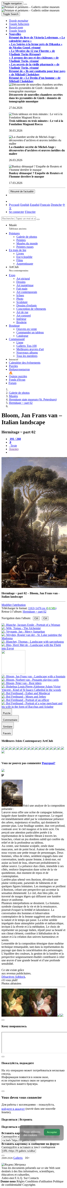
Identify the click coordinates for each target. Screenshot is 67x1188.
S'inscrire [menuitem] (30, 211)
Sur (26, 1178)
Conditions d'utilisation (39, 1181)
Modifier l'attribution (13, 604)
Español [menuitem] (34, 204)
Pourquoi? (48, 763)
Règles (21, 1181)
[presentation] (37, 452)
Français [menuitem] (45, 204)
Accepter (52, 1132)
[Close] (38, 219)
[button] (18, 20)
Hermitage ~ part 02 (34, 611)
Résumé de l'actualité (22, 191)
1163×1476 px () (42, 608)
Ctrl (36, 618)
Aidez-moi (8, 1178)
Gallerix (18, 1157)
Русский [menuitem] (14, 204)
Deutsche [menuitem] (56, 204)
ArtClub (18, 268)
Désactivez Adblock (13, 976)
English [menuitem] (24, 204)
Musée (17, 227)
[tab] (15, 438)
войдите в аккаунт (13, 1108)
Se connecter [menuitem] (16, 211)
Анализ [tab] (13, 449)
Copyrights (28, 1184)
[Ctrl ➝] (33, 676)
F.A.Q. (19, 1178)
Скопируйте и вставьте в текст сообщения (28, 1147)
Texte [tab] (13, 445)
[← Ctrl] (33, 648)
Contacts (33, 1178)
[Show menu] (25, 4)
